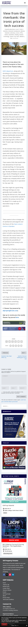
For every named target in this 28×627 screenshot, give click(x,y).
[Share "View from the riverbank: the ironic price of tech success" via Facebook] (6, 341)
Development (16, 31)
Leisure (17, 33)
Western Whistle (7, 590)
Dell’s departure (8, 71)
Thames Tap (13, 36)
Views (17, 36)
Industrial (7, 33)
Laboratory (12, 33)
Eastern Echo (6, 586)
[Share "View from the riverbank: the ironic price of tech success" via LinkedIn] (15, 341)
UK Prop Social (6, 594)
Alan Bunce (12, 29)
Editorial (22, 31)
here (17, 317)
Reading (17, 34)
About (4, 595)
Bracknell (10, 31)
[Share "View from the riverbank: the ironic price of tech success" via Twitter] (9, 341)
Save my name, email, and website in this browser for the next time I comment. (12, 392)
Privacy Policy (6, 597)
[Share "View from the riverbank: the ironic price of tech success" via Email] (18, 341)
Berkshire (5, 31)
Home (4, 582)
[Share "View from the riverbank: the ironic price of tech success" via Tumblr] (12, 341)
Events (4, 592)
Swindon (21, 34)
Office (21, 33)
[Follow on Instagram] (10, 574)
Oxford (6, 34)
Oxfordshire (11, 34)
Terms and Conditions (8, 599)
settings (16, 621)
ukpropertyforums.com (10, 311)
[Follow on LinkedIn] (13, 574)
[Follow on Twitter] (7, 574)
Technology (6, 36)
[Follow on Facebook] (4, 574)
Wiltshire (22, 36)
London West (6, 588)
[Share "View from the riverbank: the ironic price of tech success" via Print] (21, 341)
